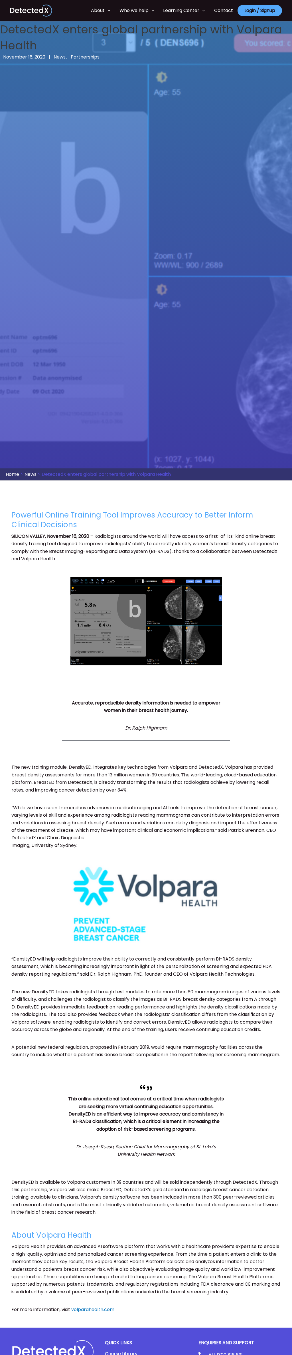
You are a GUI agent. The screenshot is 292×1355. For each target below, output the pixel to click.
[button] (107, 10)
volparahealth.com (92, 1309)
